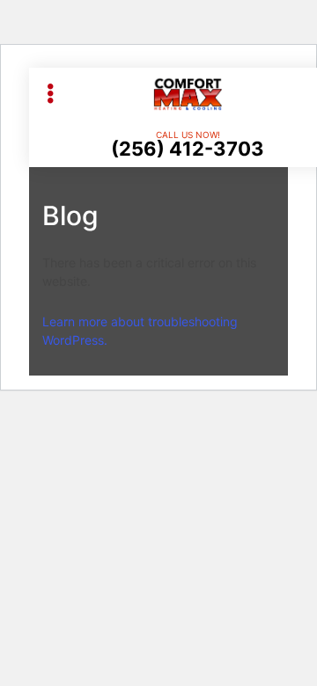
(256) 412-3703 (187, 148)
